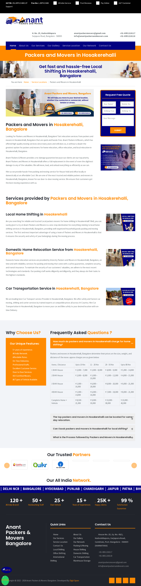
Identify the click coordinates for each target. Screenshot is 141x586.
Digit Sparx (74, 580)
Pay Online (105, 3)
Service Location (71, 45)
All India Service (64, 3)
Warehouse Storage (81, 560)
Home (13, 45)
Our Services (38, 45)
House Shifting (79, 549)
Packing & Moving (80, 545)
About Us (24, 45)
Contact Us (105, 45)
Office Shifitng (59, 553)
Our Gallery (54, 45)
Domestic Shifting (81, 553)
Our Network (89, 45)
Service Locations (39, 82)
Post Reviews (86, 3)
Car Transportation (81, 557)
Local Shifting (59, 549)
